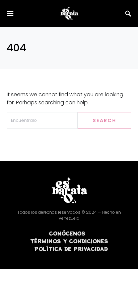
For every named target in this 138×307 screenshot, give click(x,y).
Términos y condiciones (69, 241)
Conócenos (67, 233)
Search (104, 120)
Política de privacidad (71, 248)
